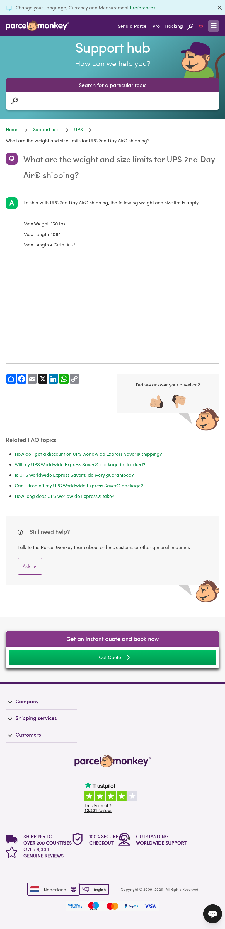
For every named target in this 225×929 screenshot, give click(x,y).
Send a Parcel (133, 26)
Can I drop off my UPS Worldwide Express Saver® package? (79, 485)
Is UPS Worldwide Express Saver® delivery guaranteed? (74, 475)
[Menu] (213, 26)
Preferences (142, 7)
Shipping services (36, 717)
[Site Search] (190, 25)
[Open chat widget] (212, 913)
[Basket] (200, 25)
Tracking (173, 26)
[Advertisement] (112, 307)
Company (27, 701)
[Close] (219, 7)
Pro (156, 26)
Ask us (30, 566)
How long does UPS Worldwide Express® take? (64, 496)
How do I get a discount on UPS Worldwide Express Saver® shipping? (88, 454)
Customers (28, 734)
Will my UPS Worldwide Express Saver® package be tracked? (80, 464)
